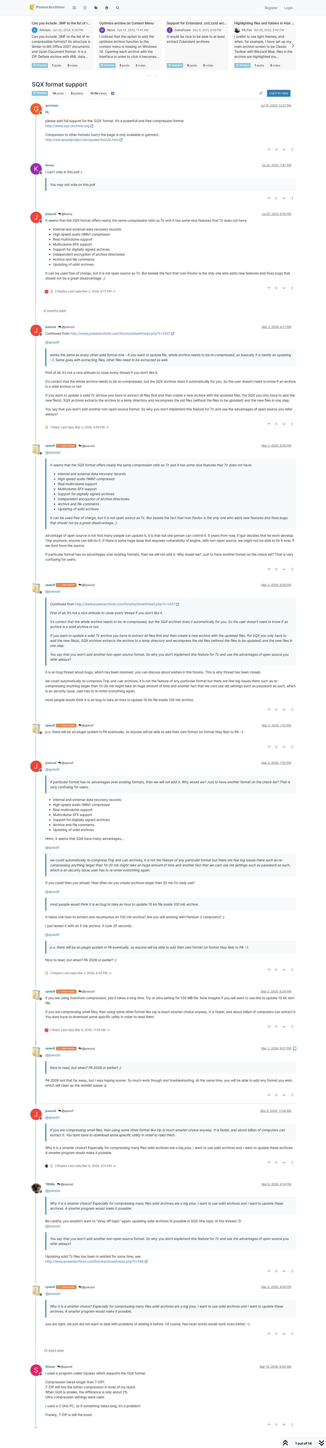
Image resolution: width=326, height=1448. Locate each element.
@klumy (67, 214)
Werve (111, 30)
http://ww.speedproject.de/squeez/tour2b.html (82, 140)
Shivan (50, 1366)
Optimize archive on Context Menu (126, 23)
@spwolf (87, 725)
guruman (51, 105)
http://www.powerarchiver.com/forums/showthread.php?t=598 (94, 1261)
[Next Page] (292, 45)
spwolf (50, 445)
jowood (50, 214)
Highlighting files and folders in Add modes (268, 23)
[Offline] (37, 449)
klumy (49, 165)
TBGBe (50, 1184)
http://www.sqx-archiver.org (67, 126)
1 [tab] (148, 75)
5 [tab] (177, 75)
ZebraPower (182, 30)
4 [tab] (170, 75)
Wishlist (41, 65)
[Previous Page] (33, 45)
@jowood (67, 327)
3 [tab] (163, 75)
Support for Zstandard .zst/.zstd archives (199, 23)
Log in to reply (278, 93)
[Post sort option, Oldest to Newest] (261, 93)
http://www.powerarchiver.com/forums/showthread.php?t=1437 (120, 333)
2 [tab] (155, 75)
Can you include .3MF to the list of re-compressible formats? (79, 23)
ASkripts (45, 30)
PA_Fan (247, 30)
